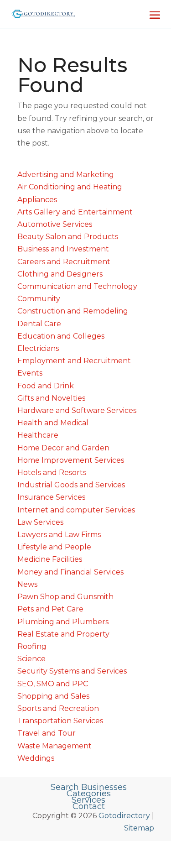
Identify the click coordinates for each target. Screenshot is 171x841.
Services (88, 800)
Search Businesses (89, 787)
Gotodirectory (124, 815)
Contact (89, 806)
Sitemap (139, 828)
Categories (89, 793)
